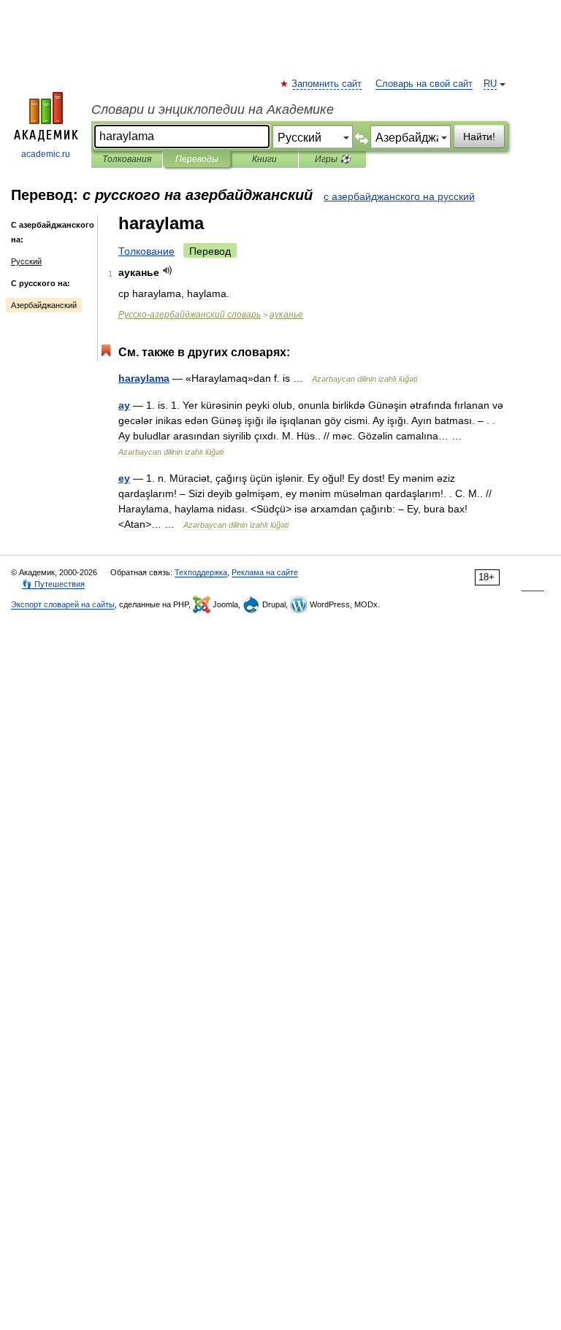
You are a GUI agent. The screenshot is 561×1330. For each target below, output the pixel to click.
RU (490, 84)
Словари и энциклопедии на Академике (212, 109)
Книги (264, 159)
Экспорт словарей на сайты (63, 604)
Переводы (196, 159)
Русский (26, 261)
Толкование (146, 251)
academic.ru (45, 154)
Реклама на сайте (265, 572)
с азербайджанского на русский (399, 196)
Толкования (126, 159)
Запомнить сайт (327, 84)
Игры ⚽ (333, 159)
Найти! (479, 136)
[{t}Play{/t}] (167, 270)
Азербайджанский (44, 305)
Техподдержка (201, 572)
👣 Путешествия (53, 584)
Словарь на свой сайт (424, 84)
